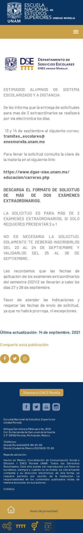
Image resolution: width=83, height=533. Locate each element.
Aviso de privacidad (44, 511)
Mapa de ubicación (14, 454)
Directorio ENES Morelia (41, 392)
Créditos (9, 488)
